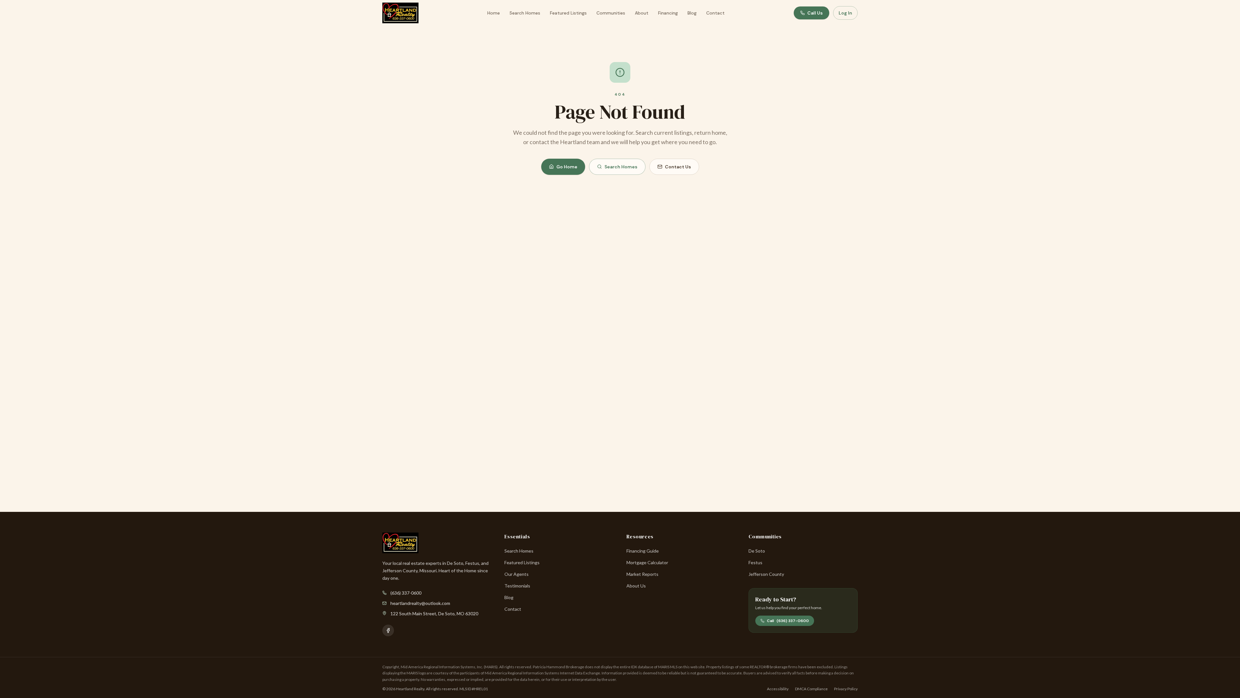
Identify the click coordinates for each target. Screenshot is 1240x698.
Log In (845, 13)
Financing (668, 13)
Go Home (566, 167)
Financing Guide (642, 551)
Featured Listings (568, 13)
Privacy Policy (846, 688)
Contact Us (678, 167)
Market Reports (642, 574)
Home (493, 13)
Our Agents (516, 574)
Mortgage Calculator (647, 562)
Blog (692, 13)
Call (788, 620)
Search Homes (525, 13)
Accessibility (778, 688)
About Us (636, 585)
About (641, 13)
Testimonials (517, 585)
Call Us (815, 13)
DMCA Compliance (811, 688)
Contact (715, 13)
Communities (610, 13)
